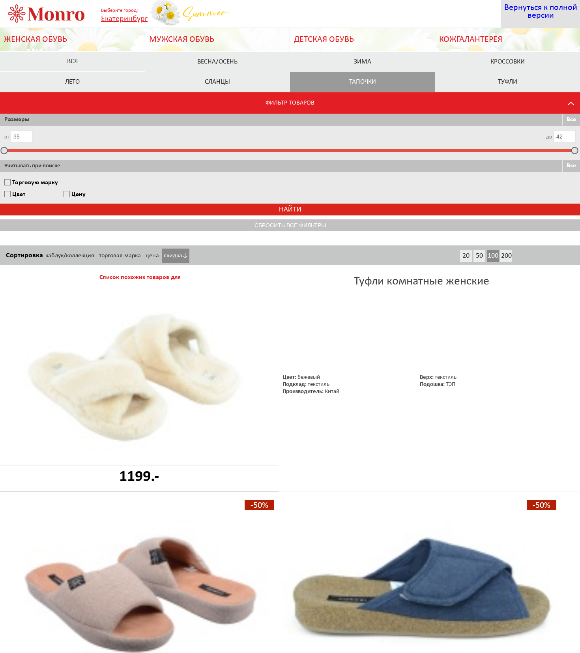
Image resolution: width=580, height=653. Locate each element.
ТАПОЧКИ (362, 82)
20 (466, 256)
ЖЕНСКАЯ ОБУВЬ (35, 39)
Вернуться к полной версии (540, 11)
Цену (78, 194)
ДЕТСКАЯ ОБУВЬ (324, 39)
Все (571, 119)
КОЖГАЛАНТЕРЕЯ (470, 39)
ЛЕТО (72, 82)
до (549, 137)
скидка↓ (176, 256)
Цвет (18, 194)
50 (479, 256)
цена (152, 256)
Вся (72, 61)
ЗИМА (362, 61)
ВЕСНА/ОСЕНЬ (217, 61)
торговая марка (120, 256)
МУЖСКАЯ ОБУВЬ (181, 39)
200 (506, 256)
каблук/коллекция (69, 256)
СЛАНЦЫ (217, 82)
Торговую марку (35, 183)
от (6, 137)
